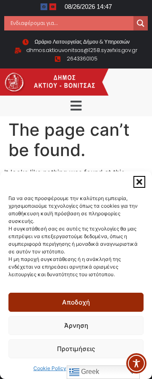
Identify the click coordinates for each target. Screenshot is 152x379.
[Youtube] (52, 6)
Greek (89, 371)
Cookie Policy (49, 368)
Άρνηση (76, 325)
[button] (139, 182)
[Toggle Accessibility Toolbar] (136, 363)
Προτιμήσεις (76, 349)
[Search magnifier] (140, 23)
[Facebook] (44, 6)
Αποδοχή (76, 302)
